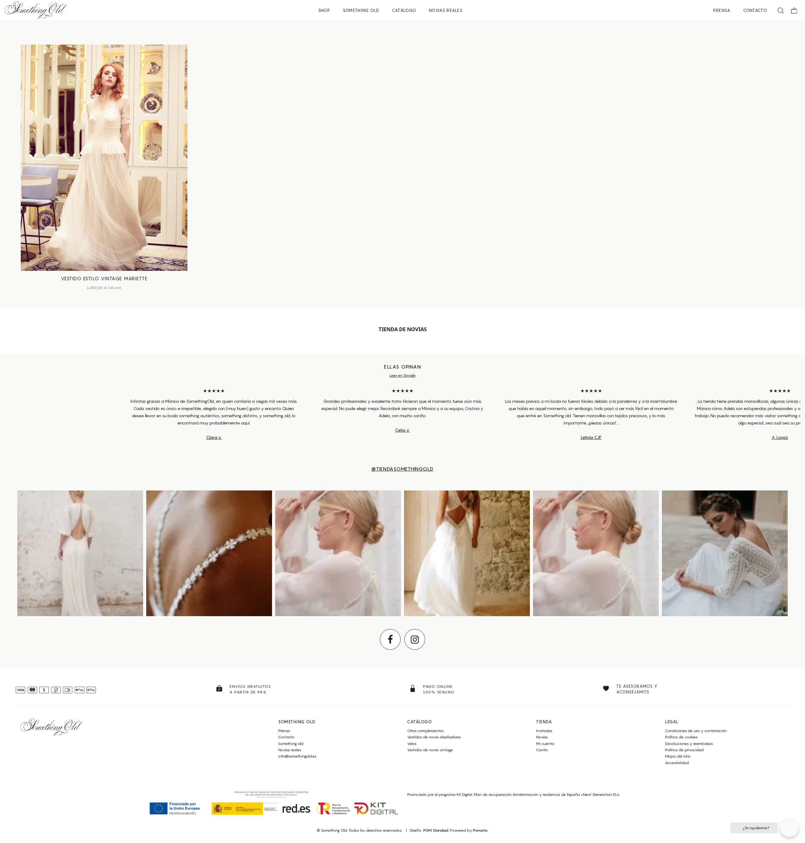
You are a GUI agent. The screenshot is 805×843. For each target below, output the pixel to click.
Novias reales (289, 749)
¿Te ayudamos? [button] (756, 827)
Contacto (286, 737)
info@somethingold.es (297, 756)
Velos (411, 743)
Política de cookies (681, 737)
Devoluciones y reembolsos (689, 743)
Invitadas (544, 730)
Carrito (542, 749)
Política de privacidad (684, 749)
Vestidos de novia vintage (430, 749)
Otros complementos (425, 730)
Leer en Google (403, 375)
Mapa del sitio (678, 756)
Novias (542, 737)
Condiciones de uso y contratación (696, 730)
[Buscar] (780, 10)
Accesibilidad (677, 762)
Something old (290, 743)
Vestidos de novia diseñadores (434, 737)
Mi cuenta (545, 743)
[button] (789, 827)
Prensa (284, 730)
